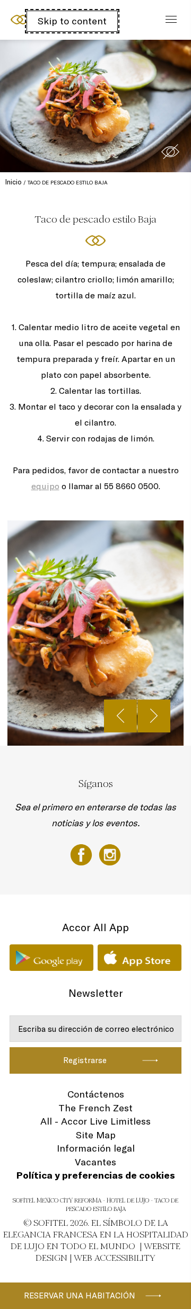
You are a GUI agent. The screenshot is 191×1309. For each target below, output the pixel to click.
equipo (45, 486)
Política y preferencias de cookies (95, 1175)
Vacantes (95, 1162)
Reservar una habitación (79, 1295)
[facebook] (82, 853)
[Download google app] (51, 957)
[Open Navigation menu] (168, 20)
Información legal (96, 1148)
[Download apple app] (139, 957)
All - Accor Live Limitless (95, 1121)
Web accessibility (114, 1257)
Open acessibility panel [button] (43, 18)
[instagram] (110, 853)
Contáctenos (95, 1094)
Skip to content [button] (72, 21)
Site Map (96, 1135)
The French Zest (95, 1108)
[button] (170, 151)
